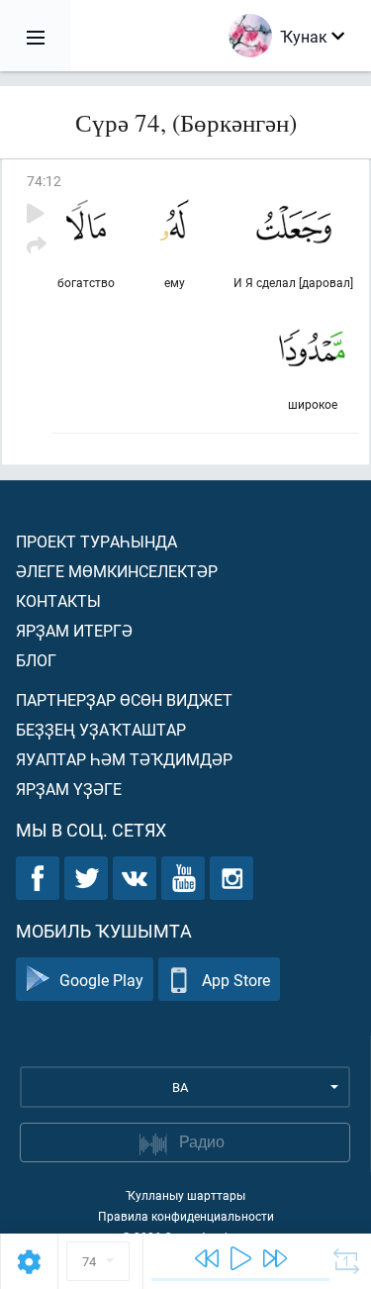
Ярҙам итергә (74, 630)
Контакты (58, 600)
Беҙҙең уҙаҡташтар (101, 729)
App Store (236, 979)
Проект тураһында (96, 541)
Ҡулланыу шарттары (185, 1195)
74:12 (44, 180)
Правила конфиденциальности (186, 1216)
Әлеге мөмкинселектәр (117, 570)
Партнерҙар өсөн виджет (124, 699)
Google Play (101, 979)
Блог (36, 659)
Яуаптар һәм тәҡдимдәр (124, 758)
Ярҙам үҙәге (69, 788)
